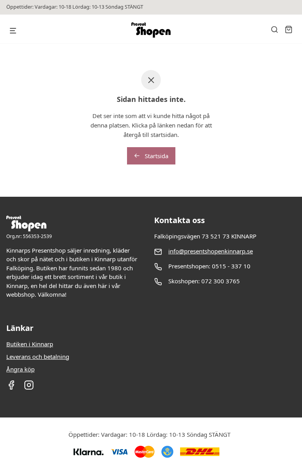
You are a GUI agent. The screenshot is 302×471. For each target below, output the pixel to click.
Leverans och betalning (37, 356)
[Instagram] (29, 388)
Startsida (155, 156)
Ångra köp (20, 369)
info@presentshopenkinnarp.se (210, 251)
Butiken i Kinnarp (29, 344)
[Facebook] (11, 388)
